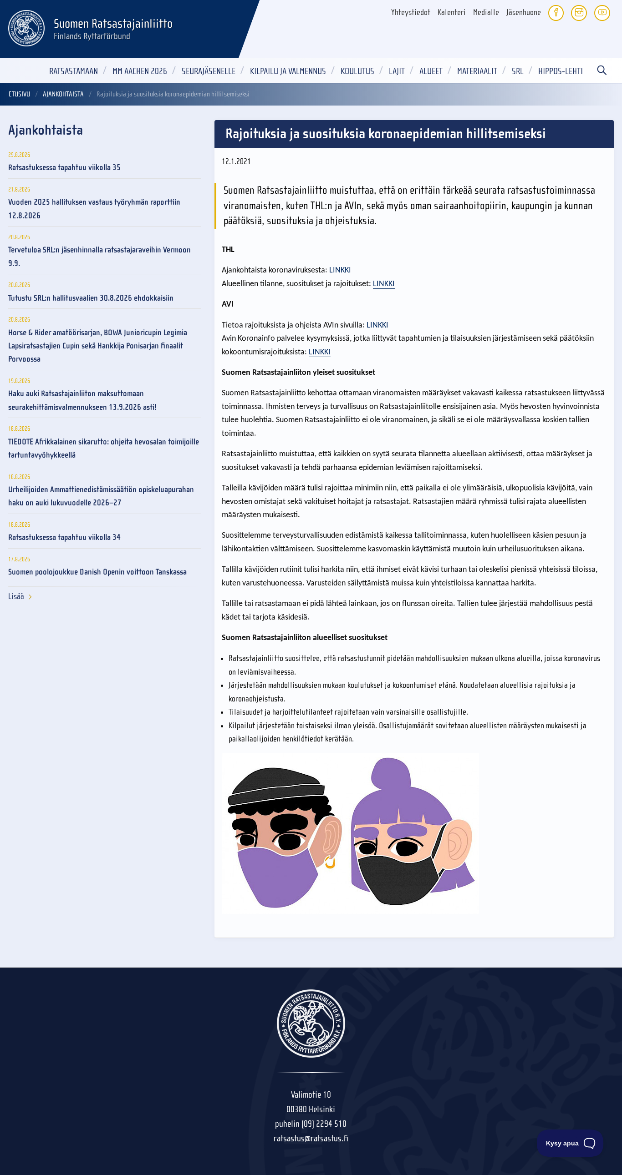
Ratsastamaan (73, 71)
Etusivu (19, 94)
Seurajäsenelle (208, 71)
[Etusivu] (26, 27)
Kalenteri (452, 12)
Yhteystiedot (410, 12)
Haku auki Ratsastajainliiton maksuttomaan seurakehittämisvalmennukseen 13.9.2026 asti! (82, 400)
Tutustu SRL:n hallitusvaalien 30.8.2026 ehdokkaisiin (90, 298)
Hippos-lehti (560, 71)
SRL (518, 71)
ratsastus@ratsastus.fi (311, 1138)
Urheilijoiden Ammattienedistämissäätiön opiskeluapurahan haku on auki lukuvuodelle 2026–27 (101, 496)
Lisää (16, 596)
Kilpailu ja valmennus (288, 71)
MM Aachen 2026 (139, 71)
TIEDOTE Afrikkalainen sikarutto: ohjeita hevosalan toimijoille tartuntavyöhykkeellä (103, 448)
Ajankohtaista (63, 94)
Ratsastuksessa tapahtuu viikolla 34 (64, 537)
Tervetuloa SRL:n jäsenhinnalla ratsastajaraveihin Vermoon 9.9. (99, 256)
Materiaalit (477, 71)
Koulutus (357, 71)
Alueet (431, 71)
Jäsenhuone (523, 12)
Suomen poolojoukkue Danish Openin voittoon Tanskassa (97, 572)
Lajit (397, 71)
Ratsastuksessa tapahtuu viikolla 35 (64, 167)
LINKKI (340, 270)
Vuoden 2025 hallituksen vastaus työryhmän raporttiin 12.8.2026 (94, 208)
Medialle (486, 12)
